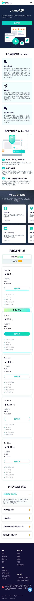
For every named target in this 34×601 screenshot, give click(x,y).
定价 (3, 553)
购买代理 (17, 23)
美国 (18, 553)
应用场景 (4, 556)
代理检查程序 (6, 573)
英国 (18, 556)
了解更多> (7, 220)
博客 (3, 562)
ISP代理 (4, 579)
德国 (18, 562)
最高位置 (19, 550)
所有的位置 (20, 565)
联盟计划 (4, 570)
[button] (17, 494)
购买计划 (17, 288)
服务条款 (12, 598)
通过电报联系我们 (24, 580)
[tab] (17, 494)
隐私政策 (4, 598)
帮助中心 (4, 559)
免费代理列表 (6, 576)
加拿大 (19, 559)
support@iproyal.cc (24, 577)
